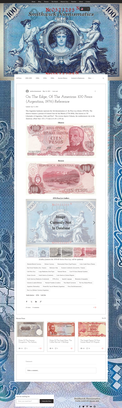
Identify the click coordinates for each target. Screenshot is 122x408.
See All (104, 318)
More (89, 78)
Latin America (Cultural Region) (65, 275)
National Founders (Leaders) (53, 282)
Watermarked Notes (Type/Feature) (66, 264)
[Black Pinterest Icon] (87, 406)
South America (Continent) (46, 275)
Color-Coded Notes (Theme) (87, 264)
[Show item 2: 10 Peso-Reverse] (43, 252)
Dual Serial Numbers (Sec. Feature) (36, 268)
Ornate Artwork (31, 275)
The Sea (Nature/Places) (85, 282)
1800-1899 (28, 78)
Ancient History (62, 78)
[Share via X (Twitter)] (31, 301)
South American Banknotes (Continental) (38, 279)
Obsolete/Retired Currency (34, 264)
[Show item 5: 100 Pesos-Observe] (79, 252)
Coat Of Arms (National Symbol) (78, 271)
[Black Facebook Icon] (79, 406)
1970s (37, 295)
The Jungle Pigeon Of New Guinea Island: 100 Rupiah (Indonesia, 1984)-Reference (90, 341)
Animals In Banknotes (77, 78)
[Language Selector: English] (85, 9)
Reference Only (54, 268)
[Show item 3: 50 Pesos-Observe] (55, 252)
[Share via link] (41, 301)
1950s (45, 78)
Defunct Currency (49, 264)
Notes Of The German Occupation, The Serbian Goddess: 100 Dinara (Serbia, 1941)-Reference (29, 341)
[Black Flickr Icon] (91, 406)
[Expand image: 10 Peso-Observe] (61, 223)
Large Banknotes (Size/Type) (46, 271)
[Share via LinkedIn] (36, 301)
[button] (103, 78)
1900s (37, 78)
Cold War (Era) (31, 271)
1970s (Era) (55, 279)
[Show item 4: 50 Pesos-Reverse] (67, 252)
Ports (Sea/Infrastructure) (74, 286)
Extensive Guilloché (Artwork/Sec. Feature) (73, 268)
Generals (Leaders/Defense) (34, 282)
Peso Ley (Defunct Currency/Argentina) (38, 290)
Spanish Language (67, 279)
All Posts (18, 78)
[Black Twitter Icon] (83, 406)
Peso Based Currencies (70, 282)
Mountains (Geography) (81, 279)
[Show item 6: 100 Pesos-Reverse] (91, 252)
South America (30, 295)
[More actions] (95, 91)
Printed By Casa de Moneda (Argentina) (54, 286)
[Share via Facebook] (27, 301)
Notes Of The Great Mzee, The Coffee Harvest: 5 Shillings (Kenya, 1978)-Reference (61, 341)
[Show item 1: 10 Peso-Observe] (31, 252)
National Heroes (62, 271)
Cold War (43, 295)
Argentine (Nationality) (33, 286)
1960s (52, 78)
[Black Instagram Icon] (94, 406)
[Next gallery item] (94, 223)
